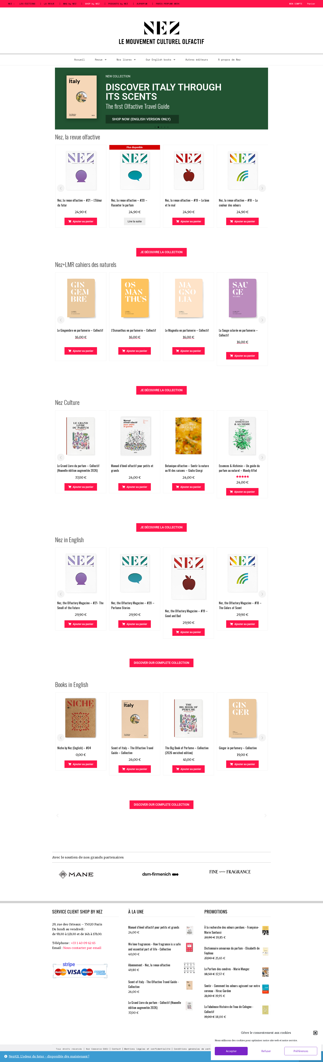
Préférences (300, 1051)
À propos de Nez (229, 59)
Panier (311, 3)
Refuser (266, 1051)
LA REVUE (49, 3)
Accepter (231, 1051)
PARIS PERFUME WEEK (167, 3)
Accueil (79, 59)
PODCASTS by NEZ (118, 3)
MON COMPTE (295, 3)
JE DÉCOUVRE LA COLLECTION (161, 252)
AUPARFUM (142, 3)
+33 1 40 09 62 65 (83, 943)
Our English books (158, 59)
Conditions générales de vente (193, 1048)
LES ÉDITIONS (27, 3)
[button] (315, 1033)
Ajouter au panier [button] (83, 221)
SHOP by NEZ (92, 3)
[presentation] (60, 188)
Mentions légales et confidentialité (147, 1048)
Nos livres (124, 59)
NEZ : (11, 3)
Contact (116, 1048)
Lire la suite (135, 221)
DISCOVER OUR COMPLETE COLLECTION (161, 663)
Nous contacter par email (82, 948)
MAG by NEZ (69, 3)
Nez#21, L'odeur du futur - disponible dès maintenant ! (49, 1056)
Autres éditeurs (196, 59)
